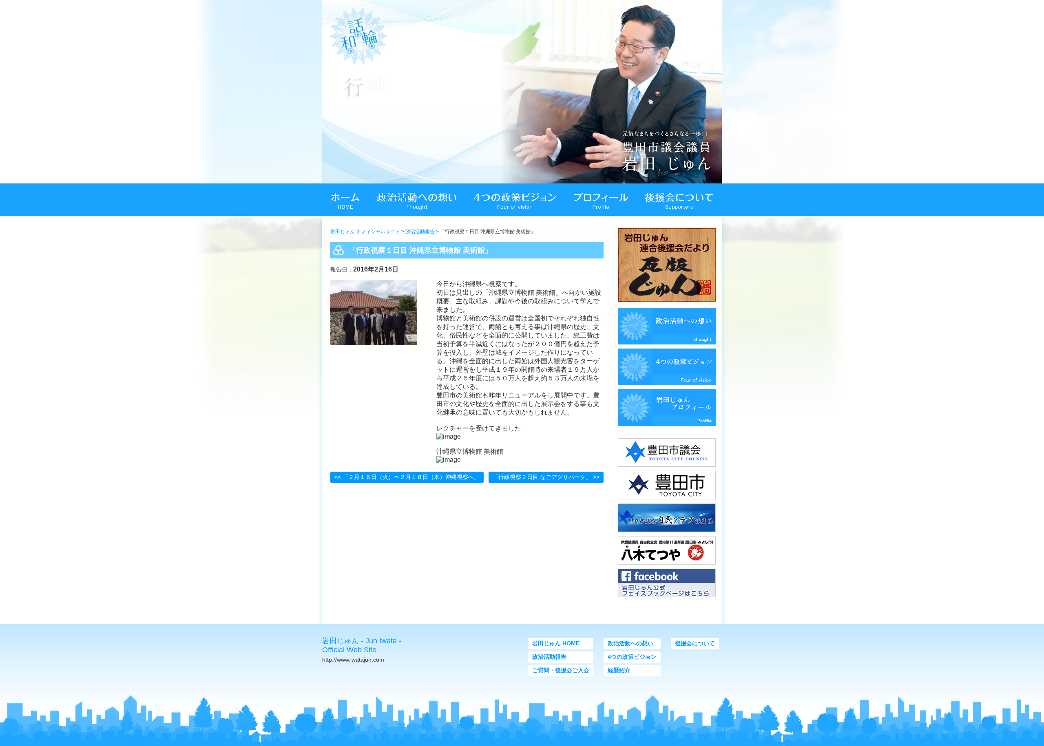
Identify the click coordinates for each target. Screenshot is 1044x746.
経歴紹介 (619, 670)
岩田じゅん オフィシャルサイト (365, 231)
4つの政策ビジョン (632, 656)
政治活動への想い (630, 643)
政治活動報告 (420, 231)
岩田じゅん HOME (556, 643)
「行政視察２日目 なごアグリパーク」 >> (546, 477)
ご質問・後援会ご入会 (560, 670)
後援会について (695, 643)
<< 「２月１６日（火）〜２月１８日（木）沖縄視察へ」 (407, 477)
